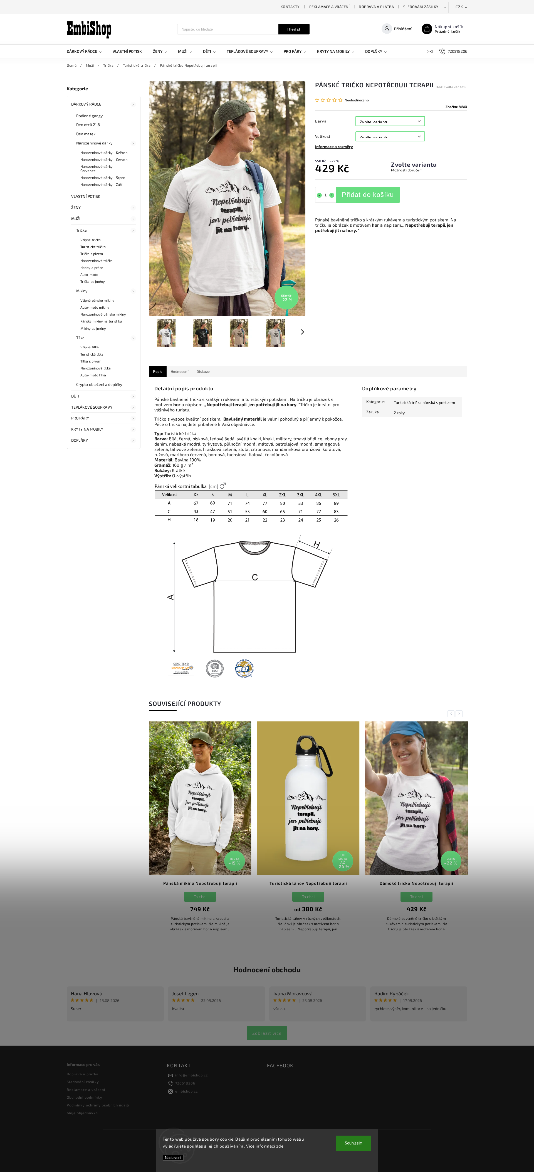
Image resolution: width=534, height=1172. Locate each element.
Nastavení (173, 1158)
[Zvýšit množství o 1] (331, 195)
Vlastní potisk (85, 196)
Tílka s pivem (90, 361)
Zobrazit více (267, 1033)
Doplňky (79, 440)
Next (460, 714)
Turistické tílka (92, 354)
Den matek (85, 133)
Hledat (293, 29)
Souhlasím (353, 1143)
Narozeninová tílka (95, 368)
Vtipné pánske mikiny (97, 300)
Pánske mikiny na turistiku (101, 321)
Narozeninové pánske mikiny (103, 314)
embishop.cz (186, 1091)
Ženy (76, 207)
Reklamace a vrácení (329, 6)
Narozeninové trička (96, 260)
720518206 (185, 1083)
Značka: (456, 106)
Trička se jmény (92, 281)
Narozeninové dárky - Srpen (102, 177)
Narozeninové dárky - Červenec (97, 168)
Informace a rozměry (334, 146)
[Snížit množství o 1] (319, 195)
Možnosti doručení (406, 170)
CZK (459, 7)
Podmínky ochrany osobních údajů (98, 1105)
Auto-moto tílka (93, 375)
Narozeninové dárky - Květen (103, 152)
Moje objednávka (82, 1113)
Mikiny (82, 290)
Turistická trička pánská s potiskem (424, 402)
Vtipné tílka (89, 347)
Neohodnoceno (357, 100)
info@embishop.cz (191, 1075)
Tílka (80, 337)
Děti (75, 396)
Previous (451, 714)
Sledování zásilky (421, 6)
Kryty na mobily (87, 429)
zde (280, 1145)
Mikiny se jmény (93, 328)
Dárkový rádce (86, 104)
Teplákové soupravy (91, 407)
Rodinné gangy (89, 115)
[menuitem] (87, 51)
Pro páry (80, 418)
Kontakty (290, 6)
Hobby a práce (91, 267)
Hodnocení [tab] (180, 371)
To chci (200, 896)
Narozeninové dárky (94, 143)
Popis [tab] (157, 371)
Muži (75, 218)
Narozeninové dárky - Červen (103, 159)
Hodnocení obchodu (267, 969)
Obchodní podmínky (84, 1097)
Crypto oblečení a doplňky (99, 384)
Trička (81, 230)
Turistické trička (93, 246)
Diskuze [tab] (203, 371)
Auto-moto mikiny (95, 307)
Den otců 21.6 (88, 124)
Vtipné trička (90, 240)
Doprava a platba (376, 6)
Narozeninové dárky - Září (101, 184)
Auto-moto (89, 274)
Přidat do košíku (368, 194)
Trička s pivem (91, 253)
